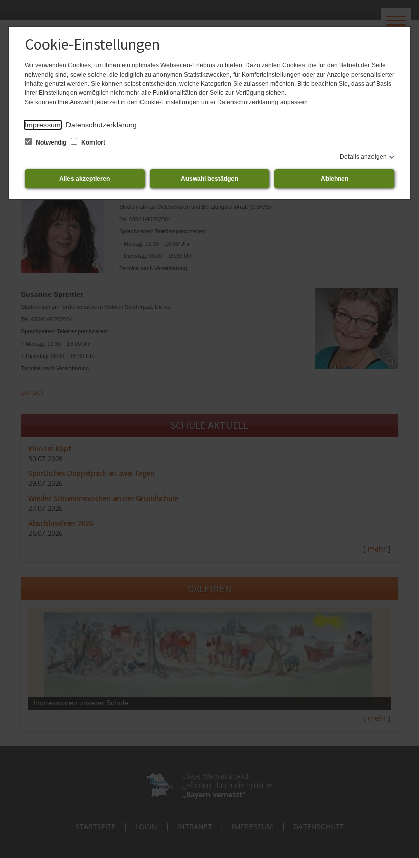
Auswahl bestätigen (209, 178)
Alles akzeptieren (84, 178)
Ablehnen (334, 178)
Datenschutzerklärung (101, 125)
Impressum (43, 125)
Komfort (92, 142)
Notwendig (51, 142)
